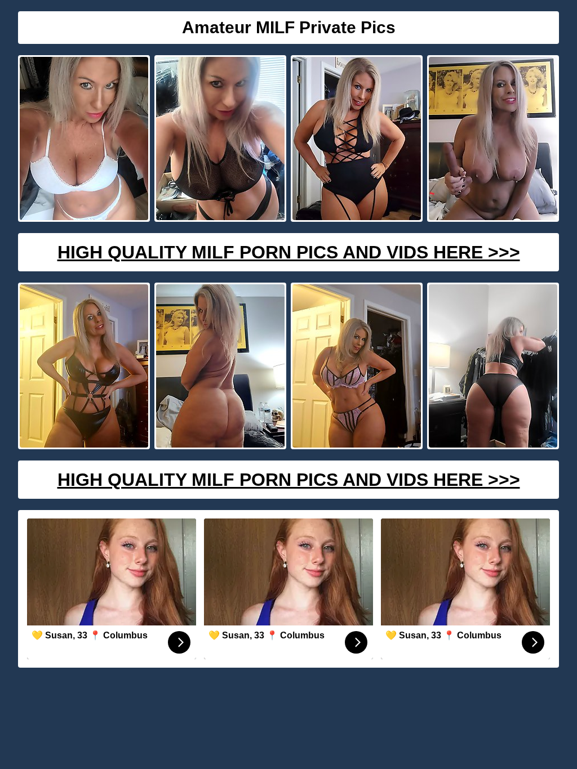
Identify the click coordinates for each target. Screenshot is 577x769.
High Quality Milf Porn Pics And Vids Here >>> (288, 252)
